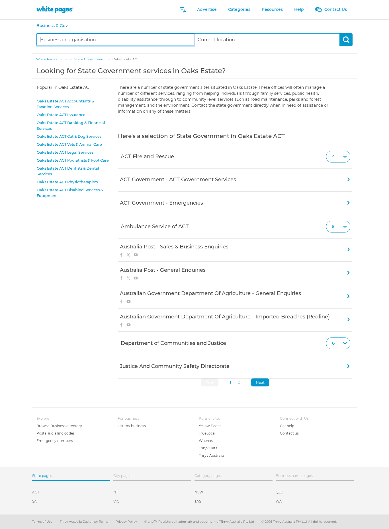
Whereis (206, 441)
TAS (198, 501)
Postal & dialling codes (55, 433)
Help (299, 9)
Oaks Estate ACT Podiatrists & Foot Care (73, 160)
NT (115, 492)
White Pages (47, 59)
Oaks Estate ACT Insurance (61, 115)
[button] (235, 156)
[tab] (54, 26)
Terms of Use (42, 522)
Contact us (289, 433)
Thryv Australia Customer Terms (84, 522)
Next (260, 382)
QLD (279, 492)
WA (279, 501)
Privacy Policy (127, 522)
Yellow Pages (210, 426)
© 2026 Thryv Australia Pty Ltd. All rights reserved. (299, 522)
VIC (116, 501)
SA (34, 501)
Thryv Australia (211, 455)
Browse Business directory (59, 426)
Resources (272, 9)
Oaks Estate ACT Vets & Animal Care (69, 144)
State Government (90, 59)
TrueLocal (207, 433)
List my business (132, 426)
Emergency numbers (54, 441)
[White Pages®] (54, 9)
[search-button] (345, 40)
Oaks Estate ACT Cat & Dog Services (69, 136)
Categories (239, 9)
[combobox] (115, 40)
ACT (35, 492)
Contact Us (335, 9)
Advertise (207, 9)
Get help (287, 426)
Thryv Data (208, 448)
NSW (199, 492)
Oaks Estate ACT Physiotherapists (67, 182)
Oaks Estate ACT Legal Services (65, 152)
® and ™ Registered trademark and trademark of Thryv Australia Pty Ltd (199, 522)
